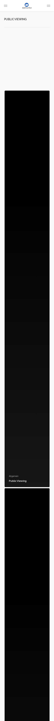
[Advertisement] (27, 61)
